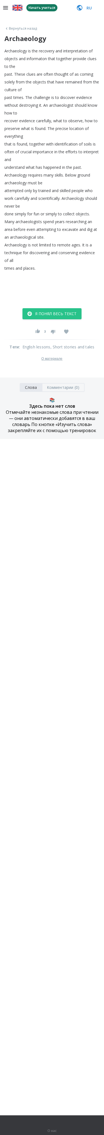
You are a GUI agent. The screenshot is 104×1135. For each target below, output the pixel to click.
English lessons (36, 347)
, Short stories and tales (72, 347)
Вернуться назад (23, 28)
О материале (51, 359)
